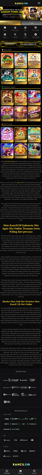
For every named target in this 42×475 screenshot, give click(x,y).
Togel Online (35, 37)
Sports (5, 37)
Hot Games (15, 30)
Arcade (15, 37)
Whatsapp (7, 473)
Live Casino (35, 30)
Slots (25, 30)
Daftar (10, 23)
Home (5, 30)
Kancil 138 (20, 182)
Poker (25, 37)
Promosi (20, 473)
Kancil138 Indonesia (10, 161)
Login (31, 23)
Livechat (34, 473)
